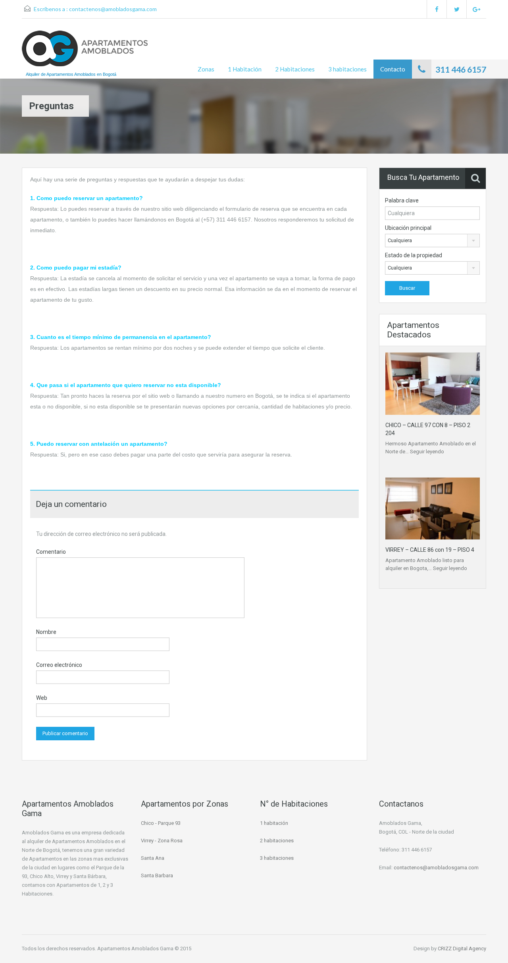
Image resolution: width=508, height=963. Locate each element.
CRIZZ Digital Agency (462, 948)
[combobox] (432, 240)
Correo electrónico (59, 665)
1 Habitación (245, 69)
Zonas (206, 69)
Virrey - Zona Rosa (162, 841)
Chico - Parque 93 (161, 823)
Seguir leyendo (427, 452)
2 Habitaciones (295, 69)
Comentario (51, 552)
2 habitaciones (277, 841)
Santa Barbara (157, 875)
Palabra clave (402, 200)
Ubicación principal (408, 228)
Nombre (46, 632)
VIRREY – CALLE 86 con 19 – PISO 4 (429, 550)
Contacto (392, 69)
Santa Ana (152, 858)
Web (41, 698)
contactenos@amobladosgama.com (113, 9)
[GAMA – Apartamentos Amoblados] (85, 52)
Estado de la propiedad (413, 255)
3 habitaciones (347, 69)
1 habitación (274, 823)
